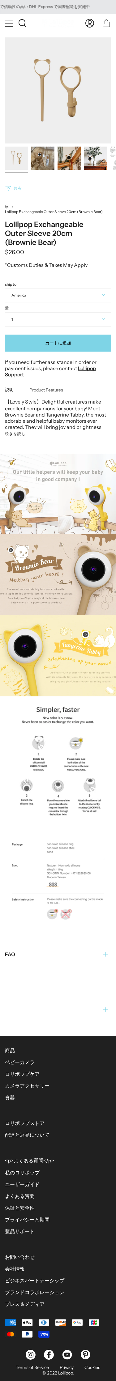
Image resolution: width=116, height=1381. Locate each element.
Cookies (92, 1367)
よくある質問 (20, 1196)
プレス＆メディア (25, 1304)
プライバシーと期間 (27, 1219)
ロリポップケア (22, 1074)
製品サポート (20, 1231)
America (18, 295)
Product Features (46, 390)
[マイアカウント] (89, 23)
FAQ (10, 954)
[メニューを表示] (9, 23)
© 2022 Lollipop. (58, 1373)
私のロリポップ (22, 1172)
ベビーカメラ (20, 1062)
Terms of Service (32, 1367)
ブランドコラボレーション (34, 1292)
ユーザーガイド (22, 1184)
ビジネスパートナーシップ (34, 1280)
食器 (10, 1097)
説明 (9, 389)
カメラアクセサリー (27, 1086)
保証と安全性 (20, 1208)
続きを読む (15, 434)
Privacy (67, 1367)
